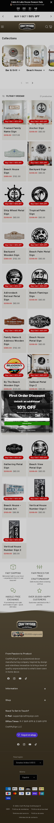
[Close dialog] (51, 392)
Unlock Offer (26, 423)
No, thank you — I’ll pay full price (27, 430)
